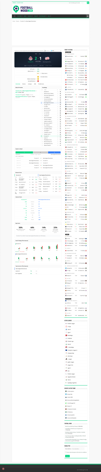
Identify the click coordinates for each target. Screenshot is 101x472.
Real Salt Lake (47, 108)
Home (14, 21)
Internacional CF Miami (48, 93)
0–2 (56, 181)
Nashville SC (46, 91)
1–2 (32, 184)
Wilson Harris (44, 73)
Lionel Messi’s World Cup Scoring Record (73, 428)
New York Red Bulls (48, 117)
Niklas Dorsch (30, 71)
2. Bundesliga (71, 347)
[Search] (88, 3)
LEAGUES (30, 16)
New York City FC (47, 110)
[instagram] (77, 3)
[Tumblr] (76, 3)
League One (70, 365)
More (49, 16)
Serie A (69, 329)
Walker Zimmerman (31, 78)
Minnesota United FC (48, 123)
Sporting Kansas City (48, 143)
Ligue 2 (69, 368)
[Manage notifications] (3, 469)
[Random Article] (87, 16)
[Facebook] (70, 3)
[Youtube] (75, 3)
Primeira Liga (70, 341)
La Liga (69, 326)
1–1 (32, 182)
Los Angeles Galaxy (48, 128)
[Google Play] (79, 3)
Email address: (68, 448)
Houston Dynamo (47, 100)
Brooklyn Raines (44, 76)
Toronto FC (18, 90)
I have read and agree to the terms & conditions (76, 452)
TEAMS (35, 16)
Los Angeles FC (47, 97)
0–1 (56, 191)
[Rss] (69, 3)
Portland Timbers (47, 119)
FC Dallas (46, 106)
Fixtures (17, 21)
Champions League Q (72, 350)
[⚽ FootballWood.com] (23, 9)
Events (24, 84)
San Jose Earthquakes (48, 99)
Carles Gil (18, 271)
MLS (36, 53)
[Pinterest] (73, 3)
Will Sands (32, 69)
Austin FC (46, 138)
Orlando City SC (47, 134)
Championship (71, 353)
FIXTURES (19, 16)
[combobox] (56, 51)
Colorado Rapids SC (48, 126)
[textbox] (56, 51)
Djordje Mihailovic (31, 81)
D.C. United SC (47, 125)
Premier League (71, 323)
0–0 (32, 187)
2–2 (56, 184)
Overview (18, 84)
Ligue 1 (69, 332)
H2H (35, 84)
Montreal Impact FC (48, 141)
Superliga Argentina (72, 382)
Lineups (30, 84)
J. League (70, 359)
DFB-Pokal (70, 356)
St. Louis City (46, 113)
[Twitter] (72, 3)
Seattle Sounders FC (48, 121)
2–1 (32, 179)
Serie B (69, 344)
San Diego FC (46, 130)
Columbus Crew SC (48, 132)
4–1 (56, 186)
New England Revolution (29, 90)
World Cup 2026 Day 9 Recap (71, 426)
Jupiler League (71, 362)
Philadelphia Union (48, 139)
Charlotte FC (46, 115)
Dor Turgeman (19, 273)
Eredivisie (70, 338)
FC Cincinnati (46, 112)
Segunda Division (71, 376)
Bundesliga (70, 335)
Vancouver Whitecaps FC (49, 95)
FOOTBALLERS (42, 16)
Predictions (41, 84)
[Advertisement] (50, 34)
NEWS (25, 16)
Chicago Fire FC (47, 104)
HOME (14, 15)
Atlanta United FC (47, 145)
